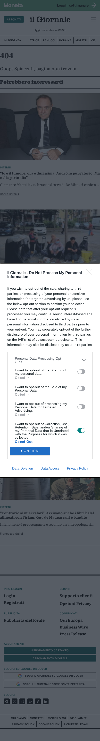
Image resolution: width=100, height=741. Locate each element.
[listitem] (50, 360)
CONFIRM (30, 451)
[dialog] (50, 371)
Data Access (50, 468)
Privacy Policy (77, 468)
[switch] (81, 371)
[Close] (90, 273)
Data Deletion (22, 468)
